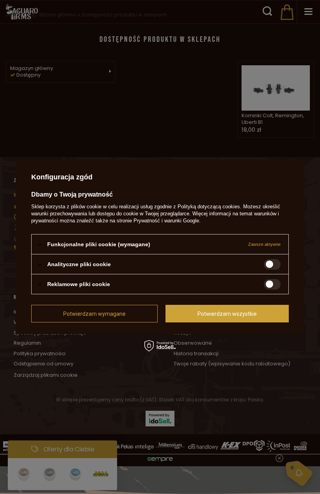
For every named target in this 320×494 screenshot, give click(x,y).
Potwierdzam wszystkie (227, 313)
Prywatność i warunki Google (166, 221)
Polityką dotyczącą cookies (209, 206)
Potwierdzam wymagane (94, 313)
